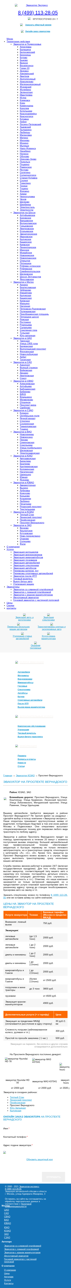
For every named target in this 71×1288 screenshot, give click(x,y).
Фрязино (24, 191)
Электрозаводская (30, 453)
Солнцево (25, 541)
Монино (24, 143)
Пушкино (24, 164)
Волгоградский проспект (33, 348)
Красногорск (26, 116)
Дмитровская (27, 375)
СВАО (7, 1216)
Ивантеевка (26, 95)
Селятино (25, 172)
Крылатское (26, 530)
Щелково (24, 201)
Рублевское (26, 268)
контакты (11, 608)
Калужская (25, 295)
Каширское (26, 242)
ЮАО (6, 1227)
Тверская (25, 340)
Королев (24, 108)
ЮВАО (7, 1223)
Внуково (24, 528)
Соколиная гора (28, 330)
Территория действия (18, 41)
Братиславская (28, 287)
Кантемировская (29, 466)
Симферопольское (30, 271)
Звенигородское (28, 234)
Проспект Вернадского (32, 522)
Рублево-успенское (30, 266)
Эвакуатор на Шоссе (24, 212)
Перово (24, 439)
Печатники (25, 504)
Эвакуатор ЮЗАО (25, 775)
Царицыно (25, 474)
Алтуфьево (26, 386)
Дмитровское (27, 228)
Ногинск (24, 153)
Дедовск (24, 70)
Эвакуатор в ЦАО (22, 338)
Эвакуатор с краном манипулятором (33, 594)
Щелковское (26, 274)
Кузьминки (25, 498)
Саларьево (26, 327)
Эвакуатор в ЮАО (23, 455)
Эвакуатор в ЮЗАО (23, 512)
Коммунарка (26, 105)
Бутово (23, 57)
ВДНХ (23, 394)
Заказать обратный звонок (38, 25)
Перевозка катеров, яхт (25, 570)
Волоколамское (28, 223)
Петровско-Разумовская (33, 308)
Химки (23, 193)
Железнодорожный (30, 84)
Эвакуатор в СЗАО (23, 410)
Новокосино (26, 437)
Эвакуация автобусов (24, 568)
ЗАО (6, 1234)
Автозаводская (28, 458)
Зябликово (25, 290)
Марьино (25, 303)
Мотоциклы (23, 675)
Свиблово (25, 407)
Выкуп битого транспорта (30, 737)
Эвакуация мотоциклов (25, 552)
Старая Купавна (28, 177)
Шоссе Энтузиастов (30, 276)
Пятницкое (25, 263)
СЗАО (7, 1237)
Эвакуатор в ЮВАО (23, 482)
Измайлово (26, 292)
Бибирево (25, 391)
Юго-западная (27, 335)
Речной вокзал (27, 418)
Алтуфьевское (27, 215)
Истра (23, 97)
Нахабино (25, 151)
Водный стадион (29, 367)
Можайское (26, 252)
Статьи (21, 766)
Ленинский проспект (31, 517)
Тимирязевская (28, 426)
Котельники (26, 111)
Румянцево (26, 324)
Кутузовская (26, 533)
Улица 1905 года (29, 343)
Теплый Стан (27, 514)
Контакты (8, 1283)
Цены (10, 602)
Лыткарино (26, 129)
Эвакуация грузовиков (25, 560)
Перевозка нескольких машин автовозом (18, 627)
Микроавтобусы (25, 682)
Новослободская (29, 354)
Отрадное (25, 402)
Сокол (23, 378)
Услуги (10, 549)
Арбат (23, 356)
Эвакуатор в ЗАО (22, 525)
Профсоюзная (27, 520)
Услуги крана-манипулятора (48, 637)
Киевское (25, 244)
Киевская (25, 300)
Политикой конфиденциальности (18, 1205)
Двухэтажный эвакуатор (26, 597)
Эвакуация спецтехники (26, 565)
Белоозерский (27, 52)
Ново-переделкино (30, 536)
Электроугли (26, 209)
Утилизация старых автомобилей (22, 637)
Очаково (24, 538)
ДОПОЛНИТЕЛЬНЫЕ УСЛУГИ (36, 716)
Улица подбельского (31, 447)
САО (6, 1213)
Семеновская (27, 442)
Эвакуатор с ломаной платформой (32, 592)
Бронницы (25, 54)
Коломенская (27, 469)
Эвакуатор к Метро (23, 282)
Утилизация (23, 730)
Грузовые (22, 686)
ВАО (6, 1220)
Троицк (23, 185)
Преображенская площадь (34, 314)
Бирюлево (25, 461)
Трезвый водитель (23, 578)
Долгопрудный (28, 79)
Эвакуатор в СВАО (23, 381)
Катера (21, 696)
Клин (22, 103)
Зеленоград (26, 92)
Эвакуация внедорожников (27, 554)
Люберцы (25, 132)
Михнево (24, 140)
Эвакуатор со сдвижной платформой (33, 589)
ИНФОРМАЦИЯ (28, 746)
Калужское (25, 239)
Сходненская (27, 423)
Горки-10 (24, 68)
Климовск (25, 100)
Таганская (25, 359)
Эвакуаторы (13, 586)
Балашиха (25, 49)
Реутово (24, 169)
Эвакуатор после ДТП (25, 576)
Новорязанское (28, 258)
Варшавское (26, 220)
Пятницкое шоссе (29, 316)
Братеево (25, 463)
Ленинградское (28, 247)
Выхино (24, 487)
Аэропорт (25, 365)
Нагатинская (26, 471)
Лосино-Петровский (30, 124)
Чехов (23, 199)
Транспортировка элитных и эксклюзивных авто (52, 627)
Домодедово (26, 81)
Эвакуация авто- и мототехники (24, 618)
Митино (24, 137)
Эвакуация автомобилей (26, 562)
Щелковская (26, 450)
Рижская (24, 319)
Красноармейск (28, 113)
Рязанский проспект (30, 506)
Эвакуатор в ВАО (22, 431)
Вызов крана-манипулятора (31, 707)
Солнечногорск (28, 175)
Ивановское (26, 236)
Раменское (26, 167)
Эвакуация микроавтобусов (28, 557)
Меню (10, 38)
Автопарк (8, 1276)
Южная (24, 477)
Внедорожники (25, 679)
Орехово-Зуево (28, 159)
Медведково (26, 399)
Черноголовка (27, 196)
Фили (23, 544)
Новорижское (27, 255)
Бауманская (26, 346)
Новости (22, 763)
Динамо (24, 373)
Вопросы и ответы (27, 759)
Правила (22, 756)
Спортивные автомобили (30, 700)
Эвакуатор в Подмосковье (27, 44)
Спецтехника (24, 689)
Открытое (25, 260)
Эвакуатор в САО (22, 362)
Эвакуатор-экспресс (29, 1186)
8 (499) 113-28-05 (38, 12)
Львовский (25, 127)
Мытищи (24, 145)
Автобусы (23, 693)
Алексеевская (27, 383)
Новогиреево (27, 434)
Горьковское (26, 226)
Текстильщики (27, 509)
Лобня (23, 121)
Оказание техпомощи (35, 646)
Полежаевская (28, 311)
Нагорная (25, 306)
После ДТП (23, 703)
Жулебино (25, 89)
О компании (13, 546)
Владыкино (26, 397)
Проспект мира (28, 405)
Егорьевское (26, 231)
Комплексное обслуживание (32, 726)
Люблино (25, 501)
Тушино (24, 188)
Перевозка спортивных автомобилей (33, 573)
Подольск (25, 161)
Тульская (25, 332)
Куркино (24, 413)
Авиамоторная (28, 485)
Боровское (25, 218)
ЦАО (6, 1210)
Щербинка (25, 204)
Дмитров (24, 76)
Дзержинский (27, 73)
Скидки (10, 605)
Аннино (24, 284)
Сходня (24, 180)
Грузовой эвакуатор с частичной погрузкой (36, 600)
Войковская (26, 370)
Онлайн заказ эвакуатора (37, 31)
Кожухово (25, 493)
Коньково (25, 495)
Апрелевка (25, 46)
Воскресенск (26, 65)
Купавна (24, 119)
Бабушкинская (27, 389)
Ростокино (25, 322)
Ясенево (24, 479)
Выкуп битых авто (22, 581)
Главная (7, 775)
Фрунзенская (27, 351)
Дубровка (25, 490)
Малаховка (26, 135)
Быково (24, 60)
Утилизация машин (23, 584)
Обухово (24, 156)
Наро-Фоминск (28, 148)
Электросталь (27, 207)
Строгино (25, 421)
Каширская (26, 298)
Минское (24, 250)
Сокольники (26, 445)
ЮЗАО (7, 1231)
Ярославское (27, 279)
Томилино (25, 183)
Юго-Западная (18, 1108)
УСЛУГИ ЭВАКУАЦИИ (32, 662)
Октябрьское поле (29, 415)
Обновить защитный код (39, 1159)
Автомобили (24, 672)
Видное (24, 62)
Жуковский (25, 87)
